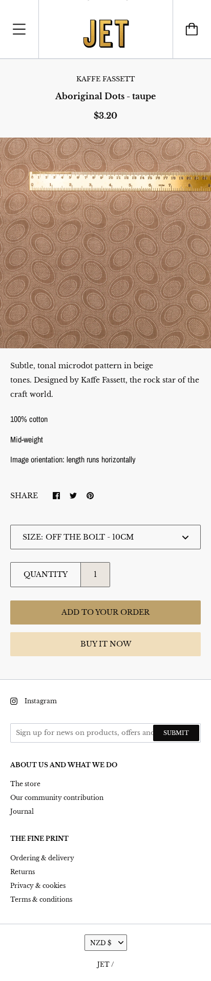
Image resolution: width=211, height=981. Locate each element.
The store (25, 784)
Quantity (46, 574)
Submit (176, 733)
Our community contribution (56, 797)
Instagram (41, 701)
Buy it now (105, 644)
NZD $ (100, 943)
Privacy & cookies (38, 885)
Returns (22, 872)
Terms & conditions (41, 899)
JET (103, 964)
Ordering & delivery (42, 858)
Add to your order (105, 612)
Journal (22, 811)
